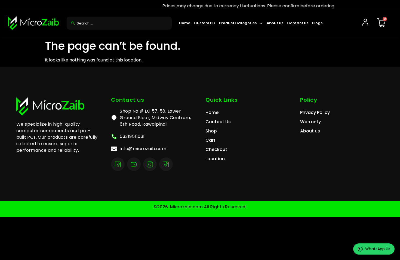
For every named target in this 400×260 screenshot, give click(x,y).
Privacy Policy (315, 112)
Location (215, 159)
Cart (210, 140)
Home (184, 23)
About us (275, 23)
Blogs (317, 23)
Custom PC (204, 23)
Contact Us (297, 23)
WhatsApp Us (377, 249)
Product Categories (238, 23)
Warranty (310, 122)
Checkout (216, 149)
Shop (211, 131)
